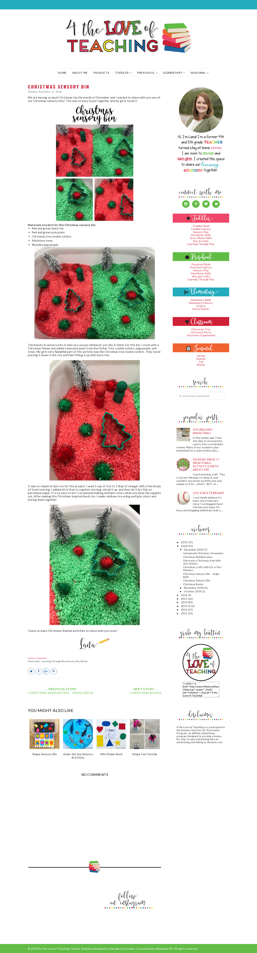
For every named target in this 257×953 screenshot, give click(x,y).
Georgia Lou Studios (122, 948)
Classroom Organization (201, 335)
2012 (184, 609)
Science (201, 305)
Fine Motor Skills (201, 235)
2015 (184, 598)
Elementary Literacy (201, 302)
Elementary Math (201, 299)
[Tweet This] (31, 671)
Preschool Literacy (201, 267)
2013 (184, 606)
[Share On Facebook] (39, 671)
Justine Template (82, 948)
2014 (184, 602)
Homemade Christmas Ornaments (203, 553)
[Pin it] (53, 671)
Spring (201, 355)
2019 (184, 542)
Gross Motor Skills (201, 238)
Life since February (208, 493)
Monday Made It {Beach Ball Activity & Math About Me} (206, 464)
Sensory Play (73, 661)
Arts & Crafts (201, 241)
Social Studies (200, 308)
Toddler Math (201, 226)
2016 (184, 595)
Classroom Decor (201, 332)
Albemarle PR (164, 948)
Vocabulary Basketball (202, 431)
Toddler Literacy (201, 229)
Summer (201, 358)
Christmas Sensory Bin (196, 580)
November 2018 (194, 587)
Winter (84, 661)
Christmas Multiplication (197, 556)
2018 (184, 546)
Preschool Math (201, 264)
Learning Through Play (53, 661)
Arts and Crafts (201, 276)
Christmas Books (193, 584)
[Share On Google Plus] (46, 671)
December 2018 (194, 549)
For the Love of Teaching (53, 948)
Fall (201, 361)
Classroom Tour (201, 329)
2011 (184, 613)
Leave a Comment (37, 658)
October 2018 (193, 591)
